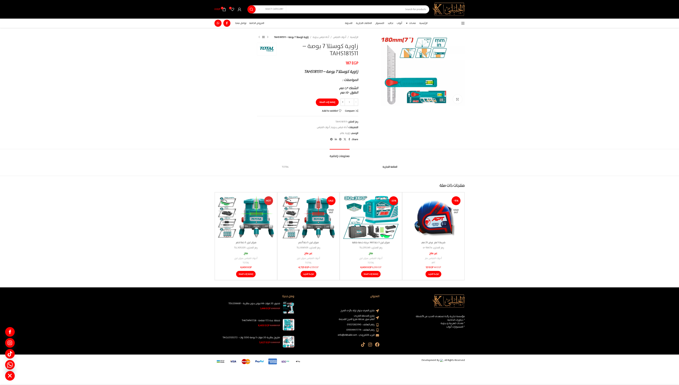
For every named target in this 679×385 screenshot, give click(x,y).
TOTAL (371, 263)
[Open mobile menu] (463, 23)
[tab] (340, 154)
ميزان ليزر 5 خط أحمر (308, 243)
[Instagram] (370, 344)
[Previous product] (268, 37)
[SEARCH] (251, 9)
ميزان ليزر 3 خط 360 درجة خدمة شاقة (371, 243)
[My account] (239, 9)
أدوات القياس (339, 37)
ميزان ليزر (363, 258)
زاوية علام (345, 133)
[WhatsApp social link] (218, 23)
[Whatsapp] (10, 365)
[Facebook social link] (226, 23)
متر (426, 258)
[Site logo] (449, 9)
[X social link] (345, 139)
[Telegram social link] (331, 139)
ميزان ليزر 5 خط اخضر (246, 243)
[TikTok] (10, 354)
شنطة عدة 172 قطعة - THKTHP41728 (261, 320)
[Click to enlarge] (457, 99)
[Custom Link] (10, 332)
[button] (371, 274)
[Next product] (259, 37)
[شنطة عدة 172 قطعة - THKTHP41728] (288, 324)
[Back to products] (263, 37)
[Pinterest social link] (340, 139)
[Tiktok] (363, 344)
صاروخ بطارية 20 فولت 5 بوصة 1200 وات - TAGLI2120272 (251, 337)
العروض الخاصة (256, 23)
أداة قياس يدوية (321, 37)
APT (433, 263)
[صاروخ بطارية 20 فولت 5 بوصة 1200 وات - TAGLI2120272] (288, 341)
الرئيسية (354, 37)
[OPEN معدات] (407, 23)
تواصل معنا (240, 23)
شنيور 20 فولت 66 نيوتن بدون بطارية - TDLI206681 (254, 303)
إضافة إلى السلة (327, 102)
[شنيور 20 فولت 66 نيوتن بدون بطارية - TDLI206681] (288, 307)
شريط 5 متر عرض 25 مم (433, 243)
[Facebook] (377, 344)
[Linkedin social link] (336, 139)
